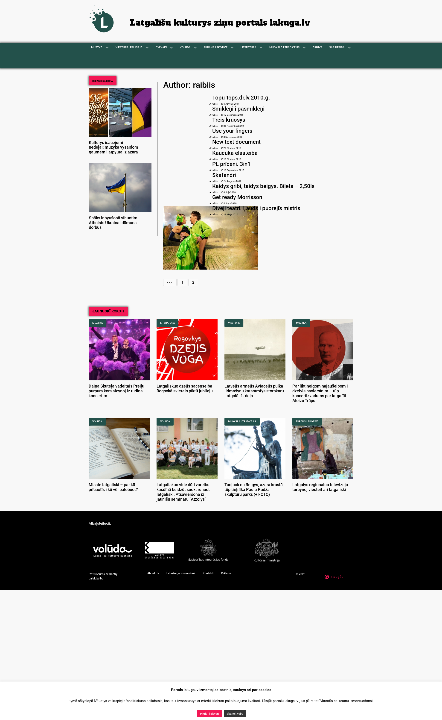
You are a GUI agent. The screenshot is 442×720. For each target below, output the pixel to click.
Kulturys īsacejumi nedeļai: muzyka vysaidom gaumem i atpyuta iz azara (113, 147)
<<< (170, 282)
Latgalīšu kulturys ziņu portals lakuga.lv (220, 22)
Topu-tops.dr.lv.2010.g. (241, 97)
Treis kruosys (228, 120)
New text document (236, 142)
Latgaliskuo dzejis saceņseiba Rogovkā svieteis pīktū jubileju (185, 388)
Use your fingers (232, 131)
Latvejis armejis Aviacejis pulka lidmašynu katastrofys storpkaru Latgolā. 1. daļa (254, 391)
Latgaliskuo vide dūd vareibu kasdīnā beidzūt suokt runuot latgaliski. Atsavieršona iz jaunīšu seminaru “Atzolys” (183, 491)
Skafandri (224, 175)
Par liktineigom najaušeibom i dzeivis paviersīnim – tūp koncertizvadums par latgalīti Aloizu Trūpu (320, 393)
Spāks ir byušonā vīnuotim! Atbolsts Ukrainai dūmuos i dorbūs (114, 223)
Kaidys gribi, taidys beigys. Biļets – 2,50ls (263, 186)
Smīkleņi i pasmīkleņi (238, 109)
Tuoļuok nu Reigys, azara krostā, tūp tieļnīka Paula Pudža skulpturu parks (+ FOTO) (254, 489)
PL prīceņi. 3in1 (231, 164)
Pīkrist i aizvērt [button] (209, 713)
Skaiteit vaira (235, 713)
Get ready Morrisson (237, 197)
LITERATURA (167, 322)
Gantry (113, 574)
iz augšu (336, 576)
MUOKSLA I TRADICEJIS (242, 421)
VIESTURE (234, 322)
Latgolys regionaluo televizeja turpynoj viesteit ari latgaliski (320, 487)
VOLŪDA (97, 421)
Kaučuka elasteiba (235, 153)
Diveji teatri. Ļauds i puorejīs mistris (256, 208)
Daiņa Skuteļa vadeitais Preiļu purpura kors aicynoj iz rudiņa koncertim (116, 391)
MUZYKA (97, 322)
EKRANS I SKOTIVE (307, 421)
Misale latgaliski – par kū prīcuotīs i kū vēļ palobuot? (113, 487)
